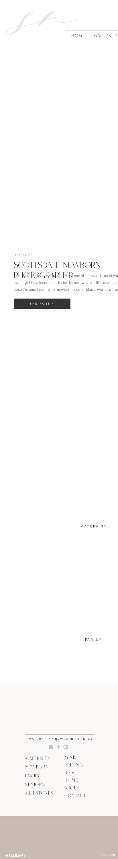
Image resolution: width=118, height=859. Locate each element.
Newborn (23, 254)
